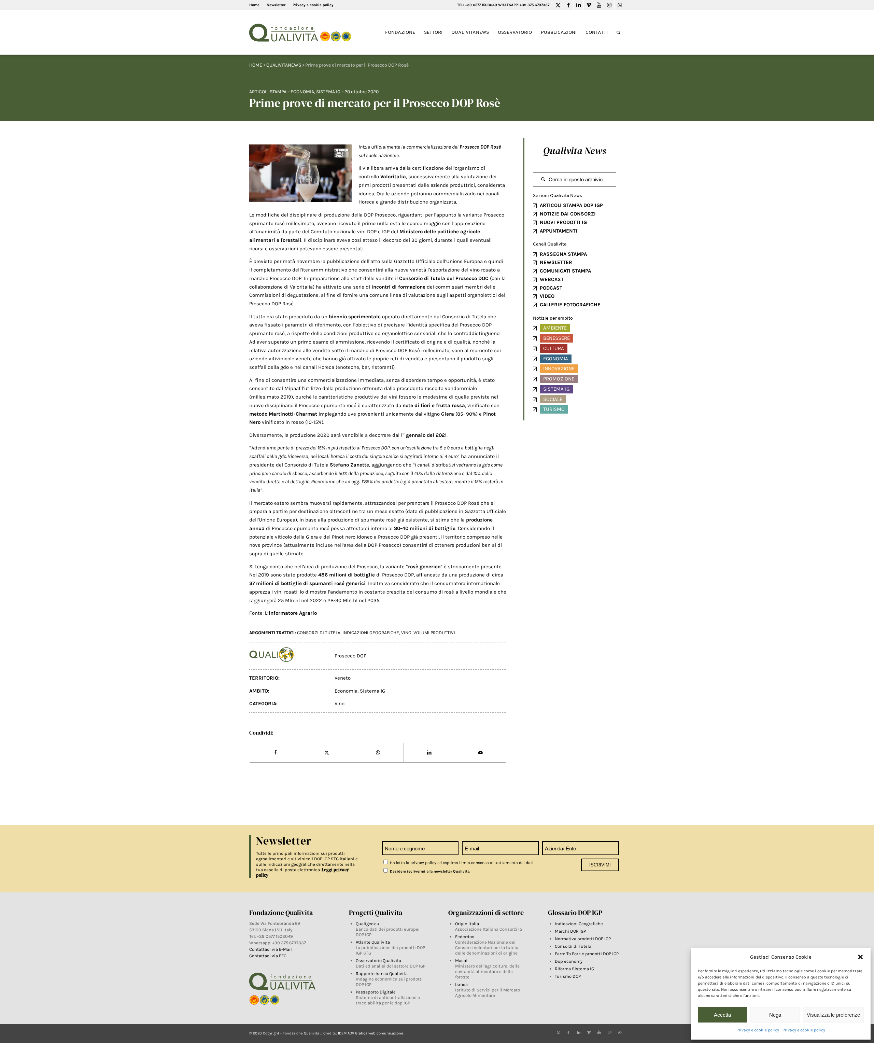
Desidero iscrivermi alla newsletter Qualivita (429, 871)
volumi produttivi (434, 632)
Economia (302, 92)
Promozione (558, 379)
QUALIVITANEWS (283, 65)
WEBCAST (552, 279)
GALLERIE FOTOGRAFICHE (570, 305)
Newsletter (276, 5)
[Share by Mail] (480, 752)
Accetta (722, 1015)
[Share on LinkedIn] (429, 752)
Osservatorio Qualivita (378, 960)
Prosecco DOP (350, 656)
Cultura (553, 348)
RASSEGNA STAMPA (563, 254)
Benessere (556, 338)
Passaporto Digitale (376, 992)
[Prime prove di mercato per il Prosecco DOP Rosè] (300, 173)
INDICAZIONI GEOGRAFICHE (370, 632)
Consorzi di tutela (318, 632)
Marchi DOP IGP (570, 931)
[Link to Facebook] (568, 5)
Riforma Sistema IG (574, 968)
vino (406, 632)
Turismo (554, 409)
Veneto (343, 678)
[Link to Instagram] (609, 5)
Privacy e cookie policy (757, 1030)
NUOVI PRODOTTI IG (563, 222)
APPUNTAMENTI (558, 231)
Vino (339, 703)
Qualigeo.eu (367, 923)
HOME (255, 65)
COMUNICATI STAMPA (565, 271)
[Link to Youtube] (599, 5)
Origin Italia (467, 923)
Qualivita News (574, 150)
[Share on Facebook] (275, 752)
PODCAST (551, 288)
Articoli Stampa (267, 92)
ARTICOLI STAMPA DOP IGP (571, 205)
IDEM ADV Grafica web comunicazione (370, 1033)
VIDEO (547, 296)
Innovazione (559, 368)
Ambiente (555, 328)
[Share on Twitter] (326, 752)
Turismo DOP (568, 976)
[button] (860, 957)
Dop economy (568, 961)
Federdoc (464, 936)
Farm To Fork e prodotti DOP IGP (587, 953)
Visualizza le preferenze (833, 1015)
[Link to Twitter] (558, 5)
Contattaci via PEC (267, 955)
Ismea (461, 984)
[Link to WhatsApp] (620, 5)
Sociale (552, 399)
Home (254, 5)
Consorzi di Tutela (573, 946)
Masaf (461, 960)
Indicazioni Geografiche (579, 923)
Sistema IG (328, 92)
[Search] (618, 33)
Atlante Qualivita (373, 942)
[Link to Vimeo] (589, 5)
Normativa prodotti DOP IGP (583, 938)
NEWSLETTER (556, 262)
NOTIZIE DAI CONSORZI (568, 214)
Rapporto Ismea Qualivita (382, 973)
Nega (775, 1015)
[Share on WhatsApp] (377, 752)
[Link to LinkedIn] (578, 5)
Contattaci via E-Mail (271, 949)
